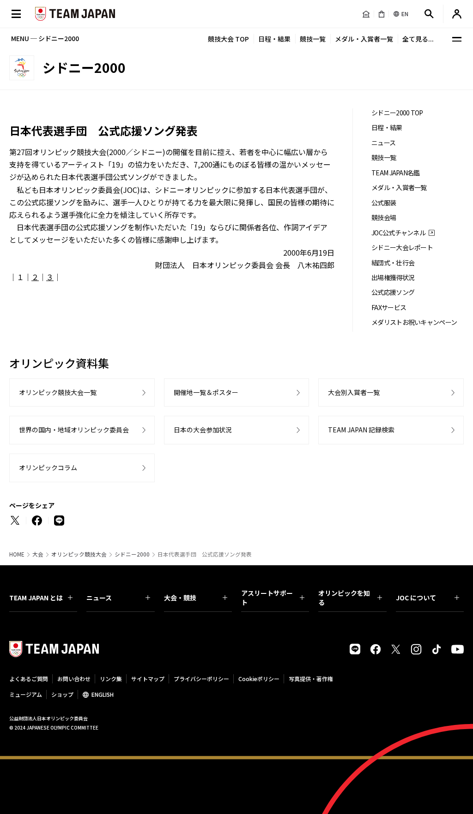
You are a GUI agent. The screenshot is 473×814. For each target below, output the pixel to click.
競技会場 (383, 217)
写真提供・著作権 (311, 678)
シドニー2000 (132, 554)
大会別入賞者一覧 (354, 392)
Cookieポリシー (258, 678)
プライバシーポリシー (201, 678)
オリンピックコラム (48, 467)
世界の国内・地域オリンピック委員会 (74, 429)
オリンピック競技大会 (79, 554)
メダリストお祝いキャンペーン (414, 322)
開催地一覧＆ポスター (206, 392)
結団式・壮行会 (392, 262)
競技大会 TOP (228, 38)
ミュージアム (25, 694)
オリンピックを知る (344, 597)
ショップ (62, 694)
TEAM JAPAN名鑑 (395, 172)
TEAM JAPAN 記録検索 (361, 429)
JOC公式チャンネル (398, 232)
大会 (37, 554)
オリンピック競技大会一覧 (58, 392)
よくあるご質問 (28, 678)
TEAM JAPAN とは (36, 597)
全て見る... (418, 38)
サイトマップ (147, 678)
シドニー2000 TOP (397, 112)
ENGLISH (102, 694)
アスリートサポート (267, 597)
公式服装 (383, 202)
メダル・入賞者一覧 (364, 38)
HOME (16, 554)
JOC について (416, 597)
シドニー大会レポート (402, 247)
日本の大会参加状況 (203, 429)
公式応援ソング (392, 292)
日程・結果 (274, 38)
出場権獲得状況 (392, 277)
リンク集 (111, 678)
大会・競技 (180, 597)
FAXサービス (388, 307)
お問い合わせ (74, 678)
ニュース (383, 142)
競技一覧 (313, 38)
